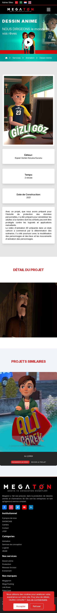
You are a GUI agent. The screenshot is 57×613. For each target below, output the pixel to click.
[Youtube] (24, 507)
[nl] (25, 2)
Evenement (6, 571)
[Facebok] (4, 507)
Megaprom (6, 581)
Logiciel (5, 548)
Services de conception (12, 544)
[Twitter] (17, 507)
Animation (6, 541)
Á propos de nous (9, 518)
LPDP (4, 531)
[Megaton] (27, 487)
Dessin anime (7, 561)
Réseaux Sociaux (9, 568)
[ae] (21, 2)
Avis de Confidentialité (37, 600)
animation (30, 58)
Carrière (5, 525)
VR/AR (4, 551)
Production (6, 564)
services (17, 58)
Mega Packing (8, 584)
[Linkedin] (31, 507)
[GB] (29, 2)
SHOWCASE (7, 521)
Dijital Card (6, 591)
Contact (5, 528)
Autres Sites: (7, 2)
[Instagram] (11, 507)
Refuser (37, 606)
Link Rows (6, 587)
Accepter (20, 606)
